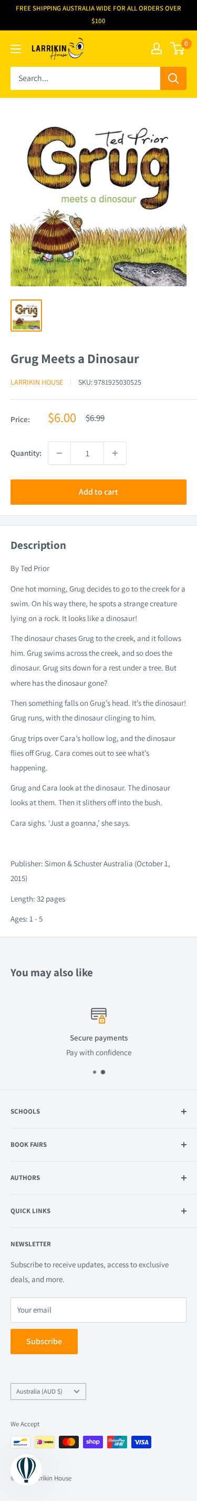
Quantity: (26, 453)
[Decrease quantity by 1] (59, 453)
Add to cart (98, 491)
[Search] (173, 78)
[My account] (156, 48)
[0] (177, 48)
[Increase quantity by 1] (115, 453)
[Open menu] (16, 49)
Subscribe (44, 1341)
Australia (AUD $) (39, 1391)
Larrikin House (37, 382)
